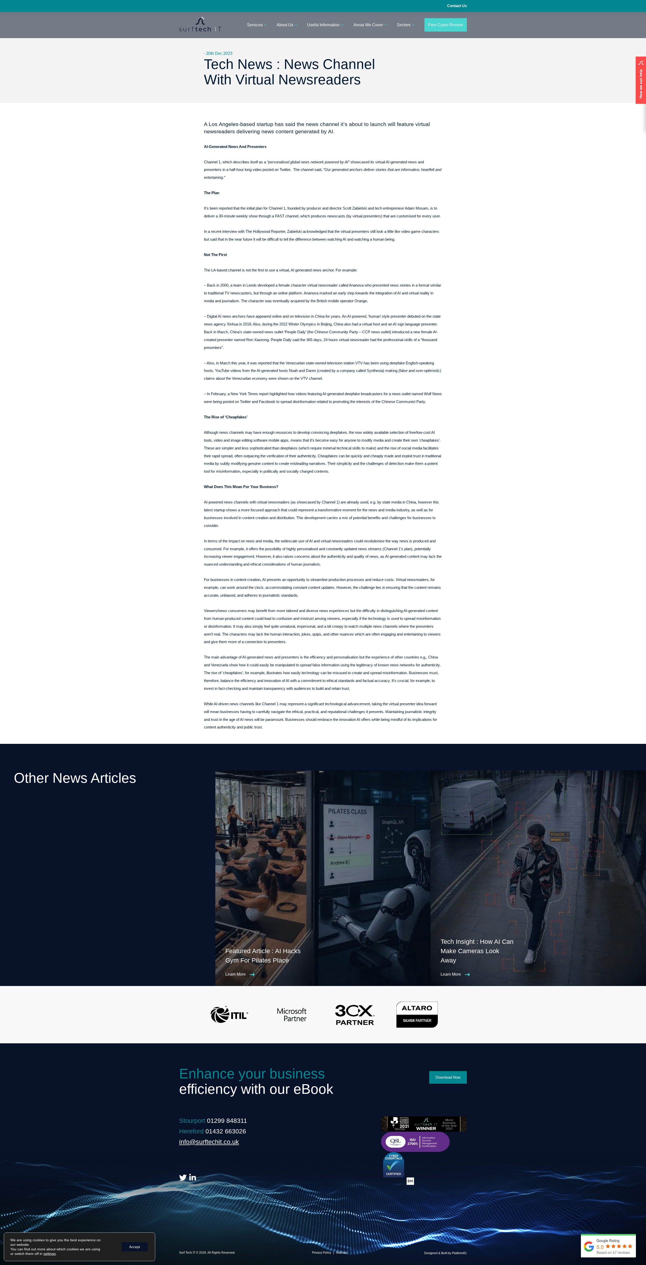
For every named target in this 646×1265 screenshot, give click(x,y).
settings (49, 1254)
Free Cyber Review (445, 25)
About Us (285, 25)
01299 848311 (227, 1120)
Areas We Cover (368, 25)
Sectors (404, 25)
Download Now (448, 1077)
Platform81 (459, 1253)
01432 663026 (225, 1131)
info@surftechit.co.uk (209, 1141)
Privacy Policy (321, 1252)
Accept (134, 1247)
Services (255, 25)
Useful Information (323, 25)
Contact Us (457, 6)
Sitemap (341, 1252)
